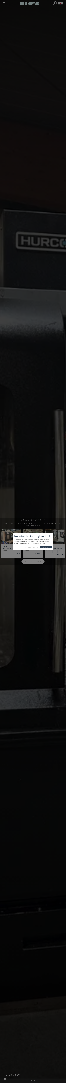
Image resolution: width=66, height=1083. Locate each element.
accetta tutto (45, 547)
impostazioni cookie (31, 547)
